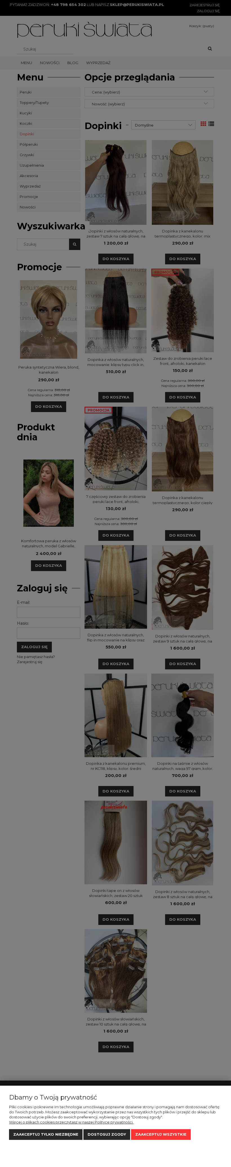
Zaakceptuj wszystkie (160, 1134)
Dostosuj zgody (107, 1134)
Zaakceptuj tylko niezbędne (45, 1134)
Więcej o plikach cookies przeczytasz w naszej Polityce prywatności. (71, 1122)
